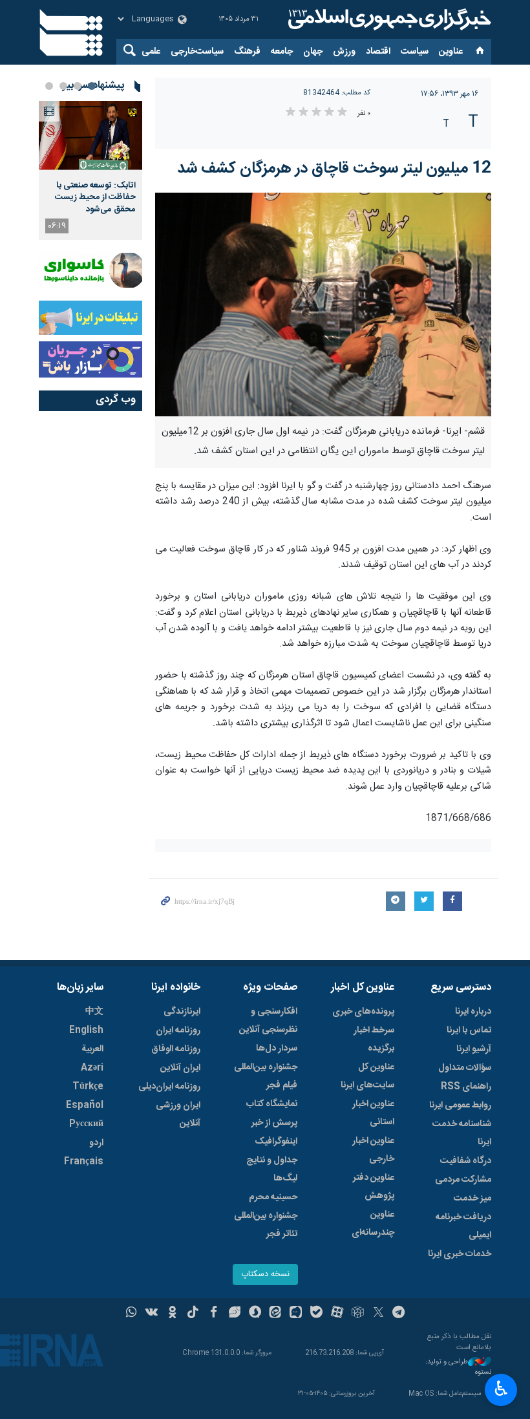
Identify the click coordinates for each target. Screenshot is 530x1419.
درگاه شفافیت (465, 1161)
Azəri (92, 1068)
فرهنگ (247, 51)
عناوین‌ (451, 51)
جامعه (282, 51)
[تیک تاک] (193, 1313)
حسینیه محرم (273, 1197)
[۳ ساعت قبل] (90, 135)
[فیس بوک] (213, 1313)
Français (83, 1161)
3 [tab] (63, 86)
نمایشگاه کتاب (271, 1104)
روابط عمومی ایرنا (460, 1105)
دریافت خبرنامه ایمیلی (463, 1226)
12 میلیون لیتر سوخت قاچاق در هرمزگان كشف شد (334, 169)
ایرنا (387, 19)
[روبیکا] (357, 1313)
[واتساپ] (131, 1313)
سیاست (415, 51)
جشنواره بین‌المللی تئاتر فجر (265, 1225)
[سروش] (255, 1313)
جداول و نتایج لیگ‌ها (271, 1169)
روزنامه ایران (178, 1030)
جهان (313, 51)
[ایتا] (275, 1313)
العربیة (92, 1049)
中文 (94, 1011)
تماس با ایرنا (469, 1030)
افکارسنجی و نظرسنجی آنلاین (268, 1021)
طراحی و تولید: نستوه (458, 1367)
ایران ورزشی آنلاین (178, 1114)
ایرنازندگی (182, 1011)
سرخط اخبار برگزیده (374, 1039)
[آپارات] (337, 1313)
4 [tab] (49, 86)
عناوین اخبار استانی (373, 1113)
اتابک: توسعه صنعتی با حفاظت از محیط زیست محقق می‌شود (95, 197)
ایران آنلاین (180, 1068)
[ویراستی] (234, 1313)
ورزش (344, 51)
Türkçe (87, 1086)
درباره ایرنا (473, 1011)
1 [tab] (92, 86)
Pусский (86, 1124)
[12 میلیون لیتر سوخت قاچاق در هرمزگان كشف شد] (323, 304)
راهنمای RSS (466, 1086)
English (86, 1030)
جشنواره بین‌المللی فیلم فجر (265, 1076)
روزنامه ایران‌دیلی (169, 1086)
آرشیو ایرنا (473, 1049)
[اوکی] (172, 1313)
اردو (96, 1143)
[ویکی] (151, 1313)
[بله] (316, 1313)
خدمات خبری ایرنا (459, 1254)
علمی (151, 51)
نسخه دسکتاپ (265, 1274)
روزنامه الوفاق (175, 1049)
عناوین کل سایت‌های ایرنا (367, 1076)
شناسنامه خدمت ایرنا (461, 1133)
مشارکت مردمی (463, 1180)
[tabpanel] (90, 170)
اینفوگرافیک (276, 1141)
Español (84, 1105)
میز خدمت (472, 1198)
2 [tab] (77, 86)
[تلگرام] (399, 1313)
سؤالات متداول (464, 1068)
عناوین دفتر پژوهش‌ (373, 1187)
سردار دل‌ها (276, 1048)
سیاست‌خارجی (197, 51)
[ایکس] (378, 1313)
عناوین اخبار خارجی (373, 1150)
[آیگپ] (295, 1313)
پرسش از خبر (274, 1123)
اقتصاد (378, 51)
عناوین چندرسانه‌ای (373, 1224)
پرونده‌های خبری (363, 1011)
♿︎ (501, 1388)
